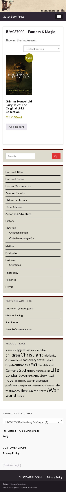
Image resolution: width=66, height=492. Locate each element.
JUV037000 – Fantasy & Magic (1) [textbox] (31, 422)
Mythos (10, 246)
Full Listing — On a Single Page (21, 430)
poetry (30, 381)
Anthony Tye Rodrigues (19, 308)
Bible (43, 350)
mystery (41, 375)
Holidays (10, 260)
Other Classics (14, 206)
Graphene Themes (28, 487)
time (24, 390)
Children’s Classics (16, 199)
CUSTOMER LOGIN (14, 447)
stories (50, 385)
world (11, 395)
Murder (30, 375)
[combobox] (33, 420)
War (53, 390)
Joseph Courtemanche (19, 329)
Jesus (47, 370)
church (18, 360)
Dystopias (11, 253)
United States (38, 391)
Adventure (11, 350)
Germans (12, 370)
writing (20, 395)
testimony (13, 391)
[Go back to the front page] (33, 6)
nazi (50, 375)
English (10, 365)
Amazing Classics (15, 192)
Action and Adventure (18, 213)
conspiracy (29, 359)
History (10, 220)
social (43, 385)
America (35, 350)
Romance (11, 279)
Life (54, 370)
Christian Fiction (18, 232)
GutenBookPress (13, 16)
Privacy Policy (11, 453)
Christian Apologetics (21, 238)
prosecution (40, 380)
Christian (11, 227)
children (13, 355)
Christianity (49, 355)
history (31, 370)
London (12, 375)
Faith (35, 364)
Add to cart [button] (16, 126)
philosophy (20, 380)
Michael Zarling (14, 315)
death (40, 359)
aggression (23, 350)
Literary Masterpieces (18, 186)
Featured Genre (15, 179)
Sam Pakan (12, 322)
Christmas (15, 264)
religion (23, 385)
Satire (31, 385)
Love (22, 375)
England (49, 360)
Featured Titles (14, 172)
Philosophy (12, 272)
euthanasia (22, 365)
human (40, 370)
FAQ (5, 436)
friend (50, 365)
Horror (9, 286)
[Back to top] (57, 483)
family (43, 365)
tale (57, 385)
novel (10, 380)
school (37, 385)
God (22, 370)
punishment (12, 385)
